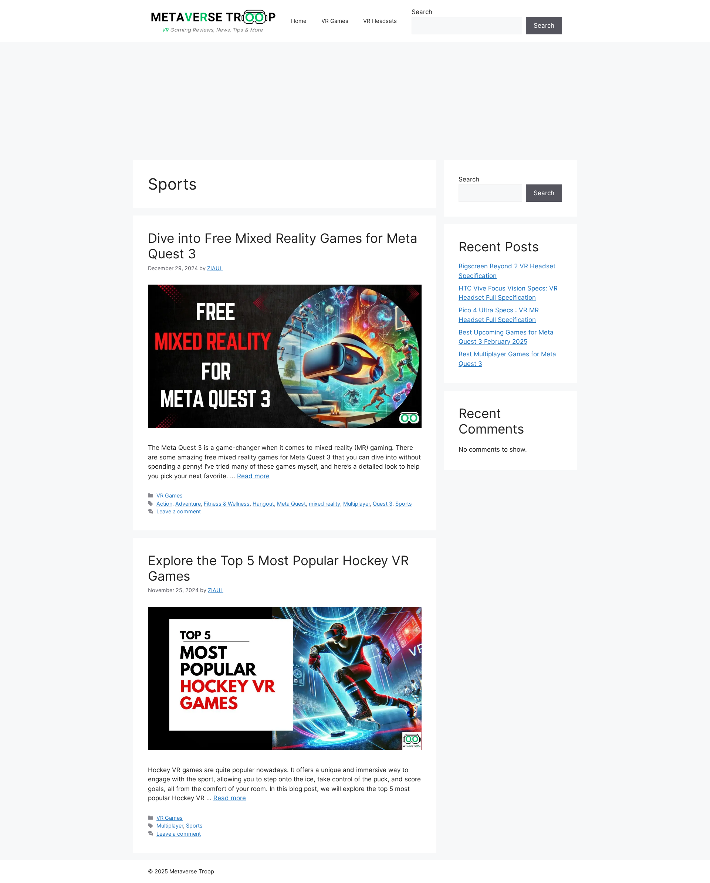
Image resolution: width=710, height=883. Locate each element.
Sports (403, 503)
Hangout (263, 503)
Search (422, 12)
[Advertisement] (355, 97)
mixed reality (324, 503)
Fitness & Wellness (227, 503)
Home (299, 20)
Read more (253, 476)
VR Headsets (380, 20)
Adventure (188, 503)
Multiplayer (356, 503)
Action (164, 503)
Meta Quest (291, 503)
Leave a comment (178, 511)
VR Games (334, 20)
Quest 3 (382, 503)
